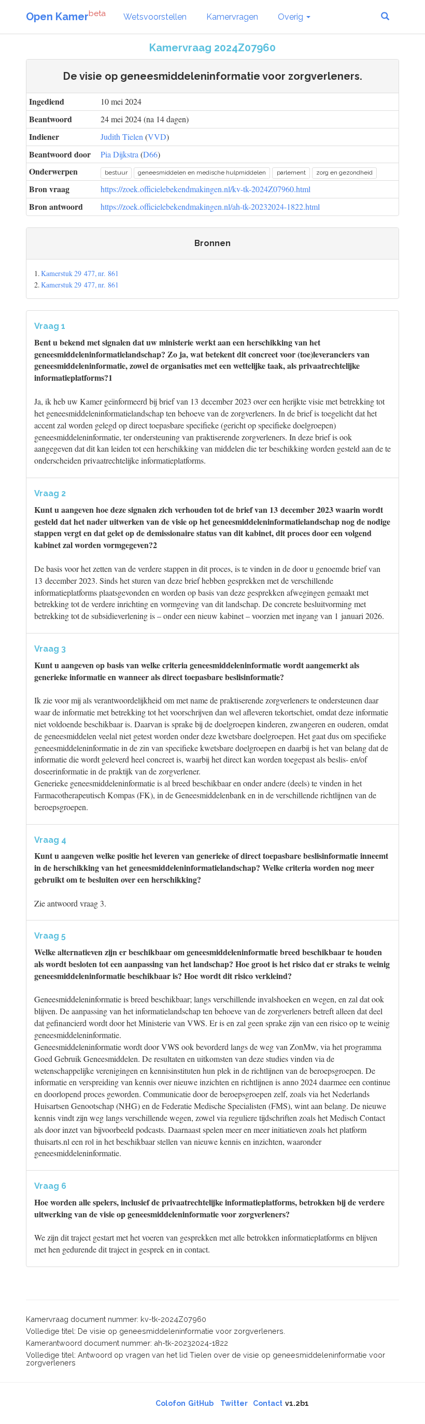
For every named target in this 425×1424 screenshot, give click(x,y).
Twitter (234, 1403)
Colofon (170, 1403)
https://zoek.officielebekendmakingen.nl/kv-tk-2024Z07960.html (205, 188)
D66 (150, 154)
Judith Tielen (122, 136)
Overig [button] (291, 17)
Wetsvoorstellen (155, 17)
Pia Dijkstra (119, 154)
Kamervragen (232, 17)
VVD (157, 136)
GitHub (201, 1403)
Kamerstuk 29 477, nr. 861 (80, 273)
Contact (267, 1403)
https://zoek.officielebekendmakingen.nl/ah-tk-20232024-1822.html (210, 206)
